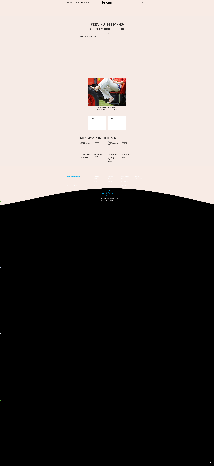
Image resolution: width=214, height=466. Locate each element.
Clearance (115, 109)
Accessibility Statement (99, 198)
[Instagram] (69, 186)
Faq (122, 178)
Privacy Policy (106, 198)
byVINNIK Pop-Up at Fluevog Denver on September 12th (85, 156)
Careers (109, 184)
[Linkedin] (74, 186)
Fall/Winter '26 (98, 155)
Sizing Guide (123, 182)
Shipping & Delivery (124, 181)
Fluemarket (96, 178)
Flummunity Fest (97, 181)
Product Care (123, 184)
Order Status (123, 185)
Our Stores (110, 181)
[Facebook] (67, 186)
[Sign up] (85, 183)
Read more (96, 156)
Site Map (117, 198)
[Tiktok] (72, 186)
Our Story (109, 178)
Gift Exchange (96, 182)
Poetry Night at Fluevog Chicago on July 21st (127, 156)
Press (109, 182)
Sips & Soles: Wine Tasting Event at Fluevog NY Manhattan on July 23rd (113, 157)
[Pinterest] (76, 186)
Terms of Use (112, 198)
